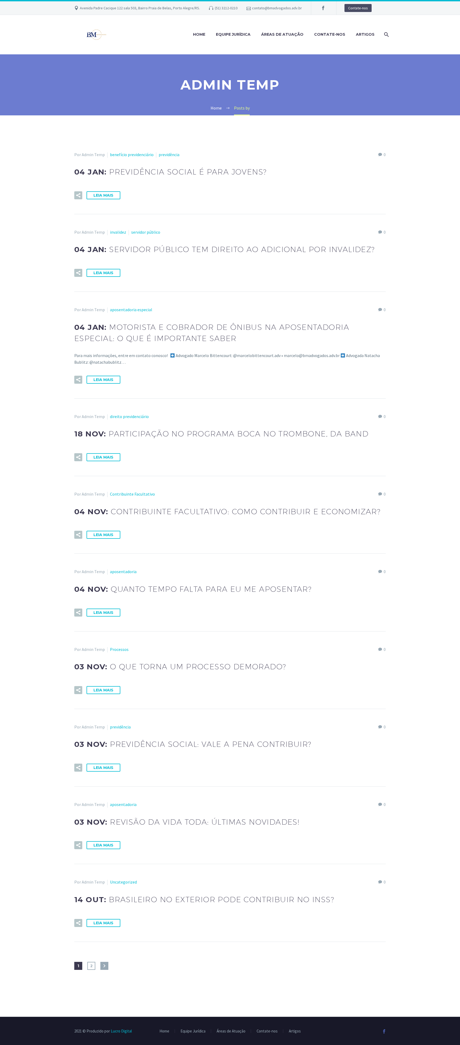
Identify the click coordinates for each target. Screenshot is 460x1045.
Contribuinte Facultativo (132, 494)
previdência (169, 154)
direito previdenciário (129, 416)
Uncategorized (123, 882)
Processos (119, 649)
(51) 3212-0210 (226, 8)
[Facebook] (323, 8)
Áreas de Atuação (282, 34)
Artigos (365, 34)
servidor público (145, 232)
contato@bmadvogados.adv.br (277, 8)
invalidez (118, 232)
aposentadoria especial (131, 309)
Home (199, 34)
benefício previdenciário (132, 154)
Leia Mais (103, 195)
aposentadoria (123, 571)
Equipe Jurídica (233, 34)
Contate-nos (358, 8)
